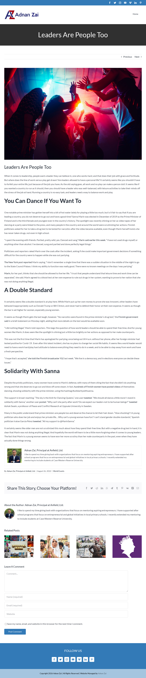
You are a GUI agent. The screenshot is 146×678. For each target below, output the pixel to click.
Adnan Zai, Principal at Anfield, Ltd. (21, 471)
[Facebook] (54, 659)
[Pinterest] (91, 659)
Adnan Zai (102, 673)
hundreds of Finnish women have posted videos (97, 386)
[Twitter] (60, 659)
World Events (58, 471)
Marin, (7, 273)
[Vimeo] (79, 659)
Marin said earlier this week (91, 240)
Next (137, 56)
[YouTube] (73, 659)
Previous (127, 56)
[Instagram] (66, 659)
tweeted (88, 397)
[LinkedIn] (85, 659)
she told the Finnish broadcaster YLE (46, 358)
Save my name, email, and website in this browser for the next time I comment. (45, 623)
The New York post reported (18, 262)
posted (42, 402)
